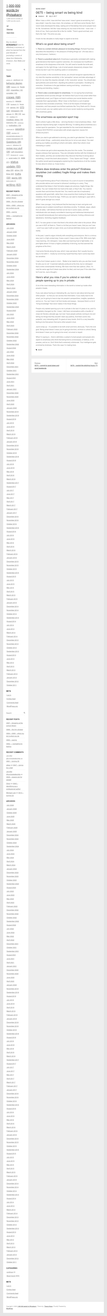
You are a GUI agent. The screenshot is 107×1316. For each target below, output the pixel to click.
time (10, 173)
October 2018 (12, 453)
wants (17, 177)
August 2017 (11, 486)
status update (13, 164)
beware (15, 87)
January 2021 (12, 389)
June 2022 (10, 355)
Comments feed (12, 702)
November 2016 (12, 520)
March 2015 (11, 595)
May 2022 (10, 359)
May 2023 (10, 322)
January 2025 (12, 254)
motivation (15, 125)
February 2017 (12, 509)
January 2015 (12, 602)
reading (9, 145)
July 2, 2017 (52, 16)
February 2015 (12, 599)
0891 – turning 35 (12, 761)
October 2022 (12, 340)
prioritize (15, 133)
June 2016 (10, 539)
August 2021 (11, 378)
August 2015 (11, 576)
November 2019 (12, 411)
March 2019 (11, 434)
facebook (15, 104)
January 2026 (12, 232)
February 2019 (12, 438)
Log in (9, 695)
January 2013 (12, 677)
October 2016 (12, 524)
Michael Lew (11, 793)
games (14, 107)
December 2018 (12, 445)
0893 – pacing (11, 212)
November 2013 (12, 644)
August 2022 (11, 348)
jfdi (18, 113)
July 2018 (10, 464)
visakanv (41, 16)
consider (11, 93)
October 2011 (12, 685)
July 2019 (10, 423)
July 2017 (10, 490)
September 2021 (13, 374)
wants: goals (11, 181)
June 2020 (10, 400)
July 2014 (10, 625)
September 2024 (13, 269)
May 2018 (10, 471)
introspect (17, 110)
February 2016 (12, 554)
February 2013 (12, 674)
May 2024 (10, 280)
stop (10, 170)
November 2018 (12, 449)
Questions (13, 141)
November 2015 (12, 565)
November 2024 (12, 262)
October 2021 (12, 370)
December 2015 (12, 561)
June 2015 (10, 584)
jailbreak (10, 114)
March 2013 (11, 670)
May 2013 (10, 662)
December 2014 (12, 606)
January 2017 (12, 513)
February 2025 (12, 250)
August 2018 (11, 460)
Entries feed (11, 699)
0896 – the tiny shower (14, 201)
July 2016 (10, 535)
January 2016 (12, 557)
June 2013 (10, 659)
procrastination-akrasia (14, 136)
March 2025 (11, 247)
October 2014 (12, 614)
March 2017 (11, 505)
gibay (8, 765)
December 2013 (12, 640)
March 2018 (11, 479)
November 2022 (12, 336)
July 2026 (10, 228)
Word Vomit (40, 9)
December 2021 (12, 366)
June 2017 (10, 494)
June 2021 (10, 381)
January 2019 (12, 441)
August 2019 (11, 419)
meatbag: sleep (14, 119)
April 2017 (10, 501)
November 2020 (12, 396)
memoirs (11, 122)
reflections (17, 145)
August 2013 (11, 655)
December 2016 (12, 516)
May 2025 (10, 243)
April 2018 (10, 475)
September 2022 (13, 344)
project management (14, 139)
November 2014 (12, 610)
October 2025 (12, 235)
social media (14, 158)
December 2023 (12, 295)
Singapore (14, 155)
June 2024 (10, 277)
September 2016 (13, 528)
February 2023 (12, 329)
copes (13, 97)
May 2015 (10, 587)
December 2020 (12, 393)
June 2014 (10, 629)
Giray (8, 783)
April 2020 (10, 404)
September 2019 (13, 415)
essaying (10, 101)
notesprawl (10, 129)
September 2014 (13, 617)
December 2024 (12, 258)
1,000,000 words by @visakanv (14, 10)
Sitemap (10, 29)
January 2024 (12, 292)
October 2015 (12, 569)
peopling (15, 130)
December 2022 (12, 333)
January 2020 (12, 408)
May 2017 (10, 498)
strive (19, 170)
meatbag (13, 117)
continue (10, 1272)
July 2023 (10, 314)
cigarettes (17, 90)
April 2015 (10, 591)
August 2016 (11, 531)
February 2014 (12, 636)
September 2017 (13, 483)
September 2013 (13, 651)
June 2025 (10, 239)
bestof (40, 350)
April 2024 (10, 284)
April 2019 (10, 430)
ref (7, 26)
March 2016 (11, 550)
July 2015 (10, 580)
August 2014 (11, 621)
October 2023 (12, 303)
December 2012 (12, 681)
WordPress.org (12, 706)
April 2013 (10, 666)
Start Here (10, 32)
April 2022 (10, 363)
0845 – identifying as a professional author (13, 786)
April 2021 (10, 385)
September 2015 (13, 573)
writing (13, 184)
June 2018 (10, 468)
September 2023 (13, 307)
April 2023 (10, 325)
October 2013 (12, 647)
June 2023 (10, 318)
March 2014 (11, 632)
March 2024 (11, 288)
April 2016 (10, 546)
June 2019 (10, 426)
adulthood (18, 80)
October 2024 (12, 265)
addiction (9, 80)
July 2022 (10, 352)
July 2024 (10, 273)
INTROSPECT (11, 44)
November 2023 (12, 299)
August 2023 (11, 310)
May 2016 (10, 543)
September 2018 (13, 456)
